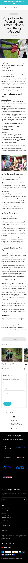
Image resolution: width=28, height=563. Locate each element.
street (22, 65)
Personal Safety (14, 13)
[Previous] (1, 2)
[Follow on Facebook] (2, 543)
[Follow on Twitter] (6, 543)
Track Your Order (5, 508)
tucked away (4, 193)
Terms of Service (14, 379)
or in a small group (5, 228)
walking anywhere (12, 227)
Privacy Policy (6, 379)
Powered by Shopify (18, 558)
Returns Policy (4, 530)
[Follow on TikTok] (14, 543)
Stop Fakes (3, 513)
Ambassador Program (6, 510)
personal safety (13, 81)
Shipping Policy (5, 528)
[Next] (26, 2)
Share (15, 339)
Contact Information (5, 525)
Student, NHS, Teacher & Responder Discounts (6, 516)
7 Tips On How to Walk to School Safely (10, 365)
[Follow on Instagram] (10, 543)
